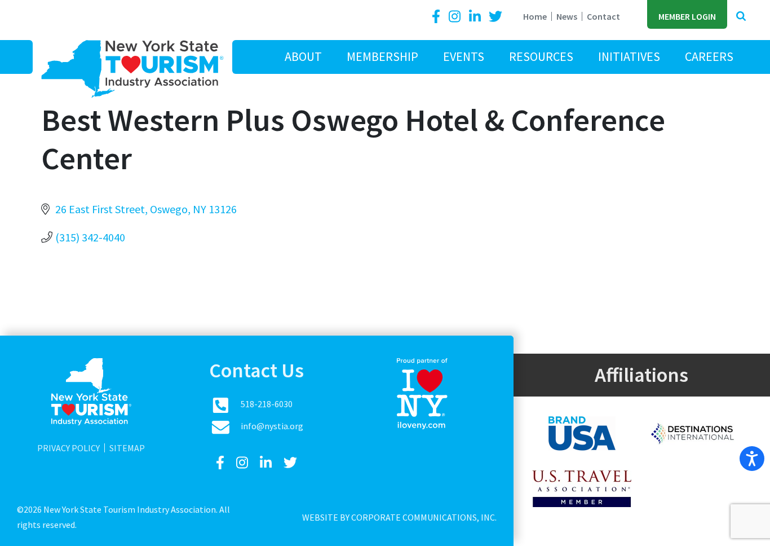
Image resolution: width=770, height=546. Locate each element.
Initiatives (629, 56)
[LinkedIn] (476, 16)
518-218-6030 (267, 403)
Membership (382, 56)
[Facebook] (438, 16)
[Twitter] (495, 16)
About (303, 56)
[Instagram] (456, 16)
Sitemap (127, 447)
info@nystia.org (272, 425)
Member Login (687, 16)
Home (535, 16)
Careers (709, 56)
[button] (741, 16)
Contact (603, 16)
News (566, 16)
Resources (541, 56)
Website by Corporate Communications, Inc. (399, 517)
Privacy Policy (68, 447)
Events (463, 56)
